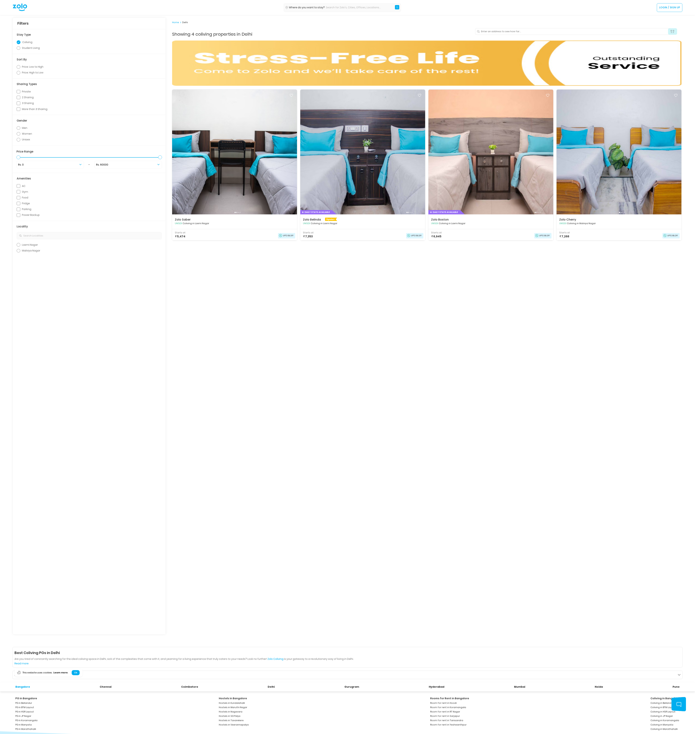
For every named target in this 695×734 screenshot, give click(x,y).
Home (175, 22)
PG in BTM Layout (24, 707)
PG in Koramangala (26, 720)
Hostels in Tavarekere (231, 720)
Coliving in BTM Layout (663, 707)
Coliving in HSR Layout (662, 711)
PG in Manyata (23, 724)
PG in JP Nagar (23, 716)
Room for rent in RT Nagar (445, 711)
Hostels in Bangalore (233, 698)
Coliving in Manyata (661, 724)
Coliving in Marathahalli (664, 729)
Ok (75, 672)
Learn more (60, 672)
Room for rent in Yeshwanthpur (448, 724)
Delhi (185, 22)
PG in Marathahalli (25, 729)
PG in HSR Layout (24, 711)
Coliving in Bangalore (665, 698)
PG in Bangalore (26, 698)
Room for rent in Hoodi (443, 703)
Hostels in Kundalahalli (232, 703)
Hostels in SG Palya (229, 716)
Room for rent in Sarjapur (445, 716)
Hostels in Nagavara (230, 711)
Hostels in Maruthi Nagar (233, 707)
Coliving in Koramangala (664, 720)
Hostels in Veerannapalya (234, 724)
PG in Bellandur (23, 703)
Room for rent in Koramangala (448, 707)
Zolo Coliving (275, 659)
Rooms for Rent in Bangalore (449, 698)
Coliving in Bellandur (662, 703)
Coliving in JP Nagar (661, 716)
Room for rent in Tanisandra (446, 720)
